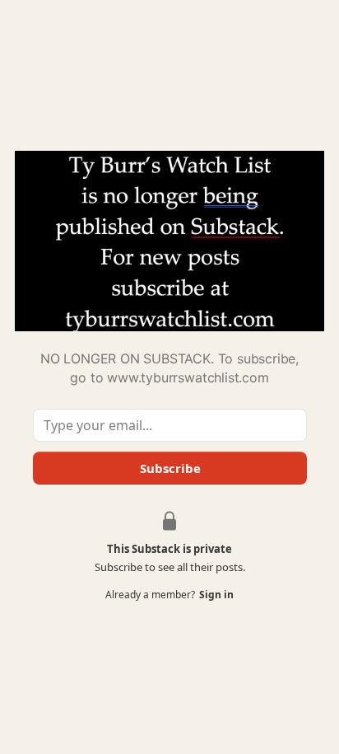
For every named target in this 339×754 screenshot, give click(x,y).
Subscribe (169, 468)
